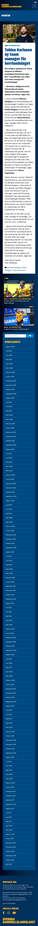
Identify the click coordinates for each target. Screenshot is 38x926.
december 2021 (11, 586)
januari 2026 (10, 377)
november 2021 (11, 590)
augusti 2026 (10, 347)
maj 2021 (9, 616)
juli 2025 (9, 402)
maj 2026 (9, 359)
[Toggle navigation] (34, 6)
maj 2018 (9, 770)
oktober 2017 (10, 800)
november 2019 (11, 693)
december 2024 (11, 432)
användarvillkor (11, 903)
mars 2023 (9, 522)
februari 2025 (10, 424)
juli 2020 (9, 659)
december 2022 (11, 535)
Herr (6, 45)
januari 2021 (10, 633)
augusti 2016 (10, 860)
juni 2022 (9, 560)
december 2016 (11, 843)
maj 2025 (9, 411)
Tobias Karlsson (19, 270)
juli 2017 (8, 813)
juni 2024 (9, 458)
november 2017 (11, 796)
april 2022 (9, 569)
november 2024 (11, 436)
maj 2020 (9, 667)
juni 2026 (9, 355)
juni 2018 (9, 766)
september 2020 (11, 650)
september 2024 (11, 445)
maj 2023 (9, 513)
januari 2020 (10, 684)
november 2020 (11, 642)
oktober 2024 (10, 441)
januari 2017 (10, 838)
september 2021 (11, 599)
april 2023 (9, 518)
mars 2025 (9, 419)
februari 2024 (10, 475)
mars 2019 (9, 727)
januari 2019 (10, 736)
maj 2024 (9, 462)
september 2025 (11, 394)
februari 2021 (10, 629)
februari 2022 (10, 578)
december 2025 (11, 381)
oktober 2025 (10, 389)
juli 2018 (9, 761)
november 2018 (11, 744)
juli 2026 (9, 351)
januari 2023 (10, 530)
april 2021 (9, 620)
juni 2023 (9, 509)
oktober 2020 (10, 646)
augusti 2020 (10, 655)
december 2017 (11, 791)
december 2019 (11, 689)
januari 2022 (10, 582)
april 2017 (9, 826)
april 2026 (9, 364)
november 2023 (11, 488)
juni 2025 (9, 406)
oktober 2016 (10, 851)
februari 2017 (10, 834)
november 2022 (11, 539)
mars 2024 (9, 471)
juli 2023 (9, 505)
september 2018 (11, 753)
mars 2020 (9, 676)
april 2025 (9, 415)
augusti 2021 (10, 603)
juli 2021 (9, 607)
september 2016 (11, 856)
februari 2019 (10, 732)
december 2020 (11, 637)
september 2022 (11, 548)
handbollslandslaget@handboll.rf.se (16, 900)
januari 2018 (10, 787)
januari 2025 (10, 428)
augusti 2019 (10, 706)
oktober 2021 (10, 595)
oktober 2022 (10, 543)
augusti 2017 (10, 808)
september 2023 (11, 496)
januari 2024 (10, 479)
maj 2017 (9, 821)
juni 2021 (9, 612)
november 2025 (11, 385)
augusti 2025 (10, 398)
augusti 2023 (10, 501)
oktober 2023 (10, 492)
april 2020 (9, 672)
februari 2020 (10, 680)
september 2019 (11, 702)
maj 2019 (9, 719)
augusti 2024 (10, 449)
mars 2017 (9, 830)
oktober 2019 (10, 697)
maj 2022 (9, 565)
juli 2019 (9, 710)
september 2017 (11, 804)
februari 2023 (10, 526)
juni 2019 (9, 714)
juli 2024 (9, 453)
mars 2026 (9, 368)
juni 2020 (9, 663)
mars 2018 (9, 779)
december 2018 (11, 740)
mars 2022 (9, 573)
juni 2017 (9, 817)
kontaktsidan (22, 889)
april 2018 (9, 774)
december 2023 (11, 483)
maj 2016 (9, 864)
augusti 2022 (10, 552)
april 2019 (9, 723)
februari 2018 (10, 783)
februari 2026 (10, 372)
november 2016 (11, 847)
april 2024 (9, 466)
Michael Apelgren (14, 267)
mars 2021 (9, 625)
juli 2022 (9, 556)
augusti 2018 (10, 757)
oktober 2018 (10, 749)
